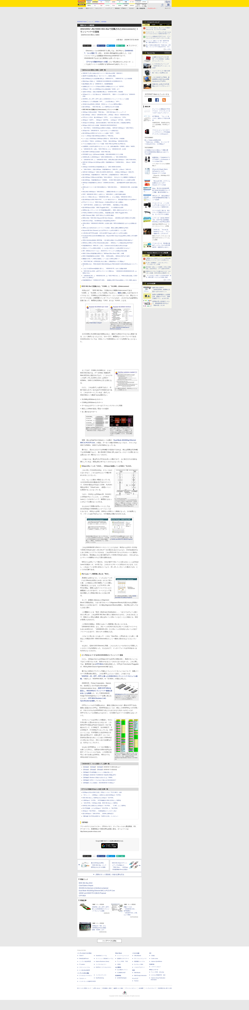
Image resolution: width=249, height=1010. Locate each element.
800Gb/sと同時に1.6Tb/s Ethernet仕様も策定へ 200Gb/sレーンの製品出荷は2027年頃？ (108, 243)
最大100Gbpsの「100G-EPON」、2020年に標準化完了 (98, 813)
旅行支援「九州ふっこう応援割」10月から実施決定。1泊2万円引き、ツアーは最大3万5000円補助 (158, 268)
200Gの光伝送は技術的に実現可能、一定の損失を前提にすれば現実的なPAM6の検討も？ (108, 240)
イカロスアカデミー (139, 967)
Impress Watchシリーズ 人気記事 (157, 252)
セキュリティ (98, 8)
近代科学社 (118, 975)
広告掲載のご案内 (107, 988)
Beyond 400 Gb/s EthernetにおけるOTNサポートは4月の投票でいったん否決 (104, 230)
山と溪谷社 (118, 967)
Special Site (151, 53)
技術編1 (86, 767)
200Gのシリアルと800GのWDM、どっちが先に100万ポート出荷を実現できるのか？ (106, 248)
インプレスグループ (150, 988)
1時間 (146, 24)
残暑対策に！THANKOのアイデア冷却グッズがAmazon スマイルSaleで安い (161, 159)
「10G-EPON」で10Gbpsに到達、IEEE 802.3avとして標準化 (100, 803)
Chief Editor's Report (95, 323)
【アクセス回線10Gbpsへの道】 (97, 62)
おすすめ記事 (151, 283)
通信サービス (89, 8)
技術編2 (93, 767)
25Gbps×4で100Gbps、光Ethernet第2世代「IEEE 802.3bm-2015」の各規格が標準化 (107, 122)
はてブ (112, 45)
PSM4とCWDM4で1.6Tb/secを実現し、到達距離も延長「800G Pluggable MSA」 (106, 212)
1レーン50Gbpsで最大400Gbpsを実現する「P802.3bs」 (98, 136)
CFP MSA (99, 664)
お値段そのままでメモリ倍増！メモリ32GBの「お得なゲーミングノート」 (160, 59)
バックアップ (108, 8)
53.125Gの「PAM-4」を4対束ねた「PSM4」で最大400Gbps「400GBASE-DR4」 (106, 141)
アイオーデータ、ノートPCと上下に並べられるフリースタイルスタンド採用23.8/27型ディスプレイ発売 (158, 33)
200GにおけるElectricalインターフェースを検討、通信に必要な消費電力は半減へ (106, 228)
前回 (119, 293)
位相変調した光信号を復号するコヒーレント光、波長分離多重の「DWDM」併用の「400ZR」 (109, 146)
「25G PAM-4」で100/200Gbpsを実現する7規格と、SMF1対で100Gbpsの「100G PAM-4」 (108, 128)
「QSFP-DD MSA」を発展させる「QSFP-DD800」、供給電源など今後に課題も (105, 205)
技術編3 (100, 767)
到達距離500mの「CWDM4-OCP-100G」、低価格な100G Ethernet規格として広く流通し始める (110, 280)
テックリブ (135, 978)
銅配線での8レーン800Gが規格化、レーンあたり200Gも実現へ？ (101, 258)
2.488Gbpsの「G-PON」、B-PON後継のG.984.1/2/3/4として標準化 (102, 800)
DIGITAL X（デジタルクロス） (104, 967)
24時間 (153, 24)
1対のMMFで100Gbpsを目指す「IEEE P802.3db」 (97, 151)
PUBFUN (151, 964)
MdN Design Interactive (140, 975)
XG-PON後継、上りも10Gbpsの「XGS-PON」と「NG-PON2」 (101, 808)
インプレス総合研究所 (85, 961)
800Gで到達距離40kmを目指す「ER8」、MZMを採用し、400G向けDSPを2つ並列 (106, 256)
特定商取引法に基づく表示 (165, 988)
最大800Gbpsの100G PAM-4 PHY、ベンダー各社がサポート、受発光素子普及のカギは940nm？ (110, 199)
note (122, 45)
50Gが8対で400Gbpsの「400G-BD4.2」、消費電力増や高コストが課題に (103, 191)
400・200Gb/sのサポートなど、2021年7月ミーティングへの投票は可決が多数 (105, 251)
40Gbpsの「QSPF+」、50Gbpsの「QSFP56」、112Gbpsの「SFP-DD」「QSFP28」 (107, 120)
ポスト (88, 45)
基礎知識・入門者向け (121, 8)
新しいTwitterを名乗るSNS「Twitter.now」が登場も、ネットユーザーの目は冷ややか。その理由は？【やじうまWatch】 (158, 46)
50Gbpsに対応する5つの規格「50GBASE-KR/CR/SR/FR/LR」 (100, 125)
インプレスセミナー (101, 964)
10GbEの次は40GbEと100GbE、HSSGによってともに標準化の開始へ (103, 104)
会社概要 (141, 988)
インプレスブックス (101, 975)
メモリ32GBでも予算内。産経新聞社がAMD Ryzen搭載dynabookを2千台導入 (160, 79)
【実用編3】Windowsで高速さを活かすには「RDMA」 (98, 777)
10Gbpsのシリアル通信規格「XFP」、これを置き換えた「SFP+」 (102, 101)
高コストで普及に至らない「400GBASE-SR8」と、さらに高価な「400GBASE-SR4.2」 (108, 197)
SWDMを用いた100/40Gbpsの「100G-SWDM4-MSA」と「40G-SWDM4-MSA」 (105, 157)
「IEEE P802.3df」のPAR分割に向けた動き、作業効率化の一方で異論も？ (104, 261)
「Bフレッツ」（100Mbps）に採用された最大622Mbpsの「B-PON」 (102, 795)
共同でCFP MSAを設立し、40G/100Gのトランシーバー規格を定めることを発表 (96, 690)
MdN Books (137, 972)
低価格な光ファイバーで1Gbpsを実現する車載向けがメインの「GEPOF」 (104, 86)
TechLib (136, 981)
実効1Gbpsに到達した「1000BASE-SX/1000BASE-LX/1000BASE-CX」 (103, 81)
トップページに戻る (109, 941)
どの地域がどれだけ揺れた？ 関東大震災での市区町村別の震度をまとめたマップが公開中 (157, 152)
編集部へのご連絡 (118, 988)
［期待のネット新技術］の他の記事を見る (109, 874)
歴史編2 (93, 769)
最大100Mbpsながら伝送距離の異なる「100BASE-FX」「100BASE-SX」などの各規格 (107, 78)
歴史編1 (86, 769)
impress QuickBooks (156, 961)
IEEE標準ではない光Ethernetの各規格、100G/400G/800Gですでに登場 (103, 154)
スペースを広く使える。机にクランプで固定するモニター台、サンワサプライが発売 (161, 212)
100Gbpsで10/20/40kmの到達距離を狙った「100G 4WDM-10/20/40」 (102, 167)
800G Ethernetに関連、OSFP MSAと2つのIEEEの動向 (98, 215)
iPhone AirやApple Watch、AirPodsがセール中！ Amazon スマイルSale (160, 171)
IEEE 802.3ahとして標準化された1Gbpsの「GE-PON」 (98, 797)
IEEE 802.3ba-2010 (85, 883)
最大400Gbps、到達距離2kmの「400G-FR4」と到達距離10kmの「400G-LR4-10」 (106, 174)
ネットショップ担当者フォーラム (104, 958)
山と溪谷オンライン (122, 969)
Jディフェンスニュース (140, 958)
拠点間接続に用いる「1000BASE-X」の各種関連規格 (98, 84)
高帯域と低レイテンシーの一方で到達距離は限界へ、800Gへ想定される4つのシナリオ (107, 210)
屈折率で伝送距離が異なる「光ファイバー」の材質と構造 (99, 76)
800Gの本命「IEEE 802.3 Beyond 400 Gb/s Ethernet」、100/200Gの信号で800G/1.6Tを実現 (109, 218)
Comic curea (154, 958)
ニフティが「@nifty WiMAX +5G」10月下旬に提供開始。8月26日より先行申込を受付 (161, 220)
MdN (133, 970)
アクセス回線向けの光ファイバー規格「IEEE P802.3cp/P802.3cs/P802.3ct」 (105, 144)
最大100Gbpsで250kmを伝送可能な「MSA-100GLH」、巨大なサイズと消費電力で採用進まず (109, 177)
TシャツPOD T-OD (122, 961)
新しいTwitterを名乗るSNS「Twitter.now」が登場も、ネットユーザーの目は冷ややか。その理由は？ (157, 142)
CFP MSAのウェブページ (121, 694)
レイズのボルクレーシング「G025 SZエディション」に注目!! (161, 66)
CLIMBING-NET (121, 972)
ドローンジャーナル (84, 967)
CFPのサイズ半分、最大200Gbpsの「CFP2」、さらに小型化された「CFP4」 (105, 117)
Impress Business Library (102, 961)
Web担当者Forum (84, 958)
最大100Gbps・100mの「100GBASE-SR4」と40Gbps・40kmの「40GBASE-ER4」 (106, 114)
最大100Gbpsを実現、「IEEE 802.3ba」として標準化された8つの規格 (98, 865)
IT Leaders (82, 964)
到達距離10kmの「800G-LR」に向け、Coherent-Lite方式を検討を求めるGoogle (105, 245)
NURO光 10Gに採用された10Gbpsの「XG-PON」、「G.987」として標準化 (104, 805)
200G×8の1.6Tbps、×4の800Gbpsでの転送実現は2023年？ (99, 220)
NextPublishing (100, 978)
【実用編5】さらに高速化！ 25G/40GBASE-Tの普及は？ (99, 783)
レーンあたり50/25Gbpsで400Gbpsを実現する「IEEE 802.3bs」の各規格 (103, 138)
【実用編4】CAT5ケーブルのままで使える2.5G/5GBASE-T (99, 780)
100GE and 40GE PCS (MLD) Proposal (121, 539)
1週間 (160, 24)
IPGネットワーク (153, 969)
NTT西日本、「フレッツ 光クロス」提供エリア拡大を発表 (161, 118)
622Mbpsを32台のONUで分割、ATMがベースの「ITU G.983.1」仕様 (102, 792)
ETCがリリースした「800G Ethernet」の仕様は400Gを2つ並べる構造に (103, 202)
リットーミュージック (123, 955)
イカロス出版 (135, 953)
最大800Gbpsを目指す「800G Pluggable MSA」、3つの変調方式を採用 (103, 207)
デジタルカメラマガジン (85, 975)
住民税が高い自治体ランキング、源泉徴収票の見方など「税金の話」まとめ (161, 303)
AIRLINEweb (137, 955)
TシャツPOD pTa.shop (157, 972)
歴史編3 (100, 769)
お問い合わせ (96, 988)
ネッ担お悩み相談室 (84, 970)
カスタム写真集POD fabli (158, 975)
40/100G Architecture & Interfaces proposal (119, 328)
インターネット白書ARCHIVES (87, 981)
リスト (94, 45)
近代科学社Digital (121, 978)
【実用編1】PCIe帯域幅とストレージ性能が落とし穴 (98, 772)
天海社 (153, 955)
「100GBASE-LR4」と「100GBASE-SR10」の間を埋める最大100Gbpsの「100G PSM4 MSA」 (110, 159)
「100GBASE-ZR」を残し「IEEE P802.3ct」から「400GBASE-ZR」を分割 (104, 149)
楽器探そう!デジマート (123, 958)
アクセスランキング (153, 22)
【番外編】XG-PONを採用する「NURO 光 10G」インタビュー (100, 816)
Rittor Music (118, 953)
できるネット (82, 978)
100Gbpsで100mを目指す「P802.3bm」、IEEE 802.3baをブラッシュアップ (104, 112)
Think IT (81, 955)
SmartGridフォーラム (101, 955)
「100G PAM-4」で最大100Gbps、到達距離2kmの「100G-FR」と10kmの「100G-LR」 (107, 169)
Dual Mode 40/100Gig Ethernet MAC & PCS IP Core (97, 890)
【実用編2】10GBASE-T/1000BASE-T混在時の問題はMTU (99, 775)
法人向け (131, 8)
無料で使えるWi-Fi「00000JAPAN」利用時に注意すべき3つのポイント (161, 289)
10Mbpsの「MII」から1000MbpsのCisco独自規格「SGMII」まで (101, 89)
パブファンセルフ (156, 966)
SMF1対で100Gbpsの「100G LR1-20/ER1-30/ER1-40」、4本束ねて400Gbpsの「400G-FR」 (109, 172)
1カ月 (168, 24)
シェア (102, 45)
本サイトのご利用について (84, 988)
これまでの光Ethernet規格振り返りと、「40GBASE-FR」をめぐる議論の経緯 (105, 268)
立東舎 (119, 964)
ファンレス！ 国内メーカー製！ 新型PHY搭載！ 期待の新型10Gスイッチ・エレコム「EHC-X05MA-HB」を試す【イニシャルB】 (158, 42)
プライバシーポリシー (131, 988)
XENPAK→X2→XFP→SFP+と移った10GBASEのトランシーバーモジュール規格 (106, 99)
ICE (150, 953)
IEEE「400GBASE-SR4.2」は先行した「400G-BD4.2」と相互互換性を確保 (104, 194)
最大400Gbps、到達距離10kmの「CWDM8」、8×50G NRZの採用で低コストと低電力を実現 (109, 180)
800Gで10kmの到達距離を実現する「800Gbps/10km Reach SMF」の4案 (103, 253)
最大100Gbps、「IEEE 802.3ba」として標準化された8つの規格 (101, 107)
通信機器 (80, 8)
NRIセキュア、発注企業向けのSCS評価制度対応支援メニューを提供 (161, 197)
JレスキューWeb (138, 964)
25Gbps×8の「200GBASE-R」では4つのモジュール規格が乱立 (100, 130)
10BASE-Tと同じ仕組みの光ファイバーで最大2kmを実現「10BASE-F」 (103, 73)
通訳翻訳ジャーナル (139, 961)
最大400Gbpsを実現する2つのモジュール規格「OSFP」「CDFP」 (102, 133)
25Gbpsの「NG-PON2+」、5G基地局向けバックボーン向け (100, 811)
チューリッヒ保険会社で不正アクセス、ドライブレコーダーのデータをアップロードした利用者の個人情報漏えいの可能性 (158, 38)
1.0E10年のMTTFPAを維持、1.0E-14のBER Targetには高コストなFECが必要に (105, 233)
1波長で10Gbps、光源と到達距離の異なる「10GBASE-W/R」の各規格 (103, 91)
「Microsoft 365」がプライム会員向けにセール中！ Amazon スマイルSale (161, 183)
